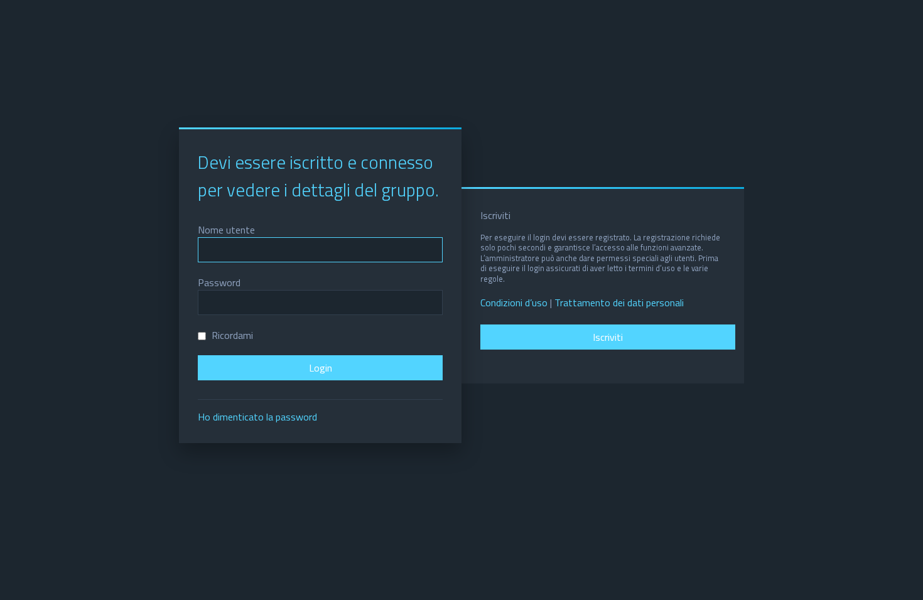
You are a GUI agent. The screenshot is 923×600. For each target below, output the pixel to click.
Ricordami (231, 335)
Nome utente (226, 229)
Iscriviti (608, 337)
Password (219, 282)
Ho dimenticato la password (257, 416)
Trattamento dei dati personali (619, 302)
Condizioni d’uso (514, 302)
